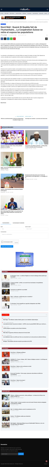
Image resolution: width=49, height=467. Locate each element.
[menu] (1, 9)
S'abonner (21, 454)
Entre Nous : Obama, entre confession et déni (21, 366)
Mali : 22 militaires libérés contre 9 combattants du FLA (23, 409)
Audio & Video (18, 13)
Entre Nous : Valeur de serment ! (18, 380)
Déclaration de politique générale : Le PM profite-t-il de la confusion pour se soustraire (36, 146)
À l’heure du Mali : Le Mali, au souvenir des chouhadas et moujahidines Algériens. (27, 283)
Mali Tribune (3, 148)
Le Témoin (27, 148)
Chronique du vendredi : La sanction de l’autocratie (36, 118)
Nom (2, 226)
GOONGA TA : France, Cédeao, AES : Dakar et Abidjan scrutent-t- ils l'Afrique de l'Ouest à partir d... (29, 360)
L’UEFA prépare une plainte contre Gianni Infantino (14, 328)
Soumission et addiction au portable (19, 289)
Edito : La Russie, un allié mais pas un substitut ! (22, 296)
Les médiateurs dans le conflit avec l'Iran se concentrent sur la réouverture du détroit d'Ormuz (24, 337)
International (35, 13)
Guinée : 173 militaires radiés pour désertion (21, 416)
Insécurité (41, 13)
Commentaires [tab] (6, 222)
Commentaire (3, 231)
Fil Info (2, 13)
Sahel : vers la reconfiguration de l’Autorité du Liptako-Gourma (11, 168)
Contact (45, 463)
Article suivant (28, 116)
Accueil (2, 21)
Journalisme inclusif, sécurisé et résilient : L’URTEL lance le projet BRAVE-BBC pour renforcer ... (25, 324)
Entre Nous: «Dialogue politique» (18, 352)
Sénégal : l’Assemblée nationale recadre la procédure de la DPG (17, 341)
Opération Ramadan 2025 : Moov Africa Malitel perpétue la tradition (11, 146)
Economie (29, 13)
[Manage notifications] (46, 461)
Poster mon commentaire (7, 246)
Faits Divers (12, 13)
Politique (24, 13)
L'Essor (12, 278)
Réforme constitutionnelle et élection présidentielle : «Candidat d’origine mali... (12, 119)
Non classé (6, 21)
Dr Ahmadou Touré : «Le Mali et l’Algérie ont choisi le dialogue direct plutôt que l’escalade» (29, 276)
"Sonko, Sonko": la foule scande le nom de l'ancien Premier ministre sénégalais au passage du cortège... (28, 403)
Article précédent (20, 116)
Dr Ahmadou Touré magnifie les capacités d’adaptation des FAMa (25, 303)
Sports (45, 13)
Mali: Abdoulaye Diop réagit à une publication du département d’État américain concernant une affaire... (12, 212)
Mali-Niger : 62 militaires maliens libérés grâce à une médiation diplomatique (20, 319)
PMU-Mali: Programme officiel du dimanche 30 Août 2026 (16, 332)
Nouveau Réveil (3, 192)
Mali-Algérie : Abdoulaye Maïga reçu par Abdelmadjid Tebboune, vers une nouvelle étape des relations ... (27, 424)
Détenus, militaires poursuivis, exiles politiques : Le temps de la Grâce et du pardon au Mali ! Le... (28, 396)
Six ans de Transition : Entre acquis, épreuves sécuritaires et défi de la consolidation (26, 374)
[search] (47, 9)
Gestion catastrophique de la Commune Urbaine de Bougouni (12, 190)
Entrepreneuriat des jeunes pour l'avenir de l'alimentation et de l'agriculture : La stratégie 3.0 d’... (36, 176)
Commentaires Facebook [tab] (18, 223)
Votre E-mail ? (28, 226)
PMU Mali (6, 13)
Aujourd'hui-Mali (13, 361)
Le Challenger (13, 353)
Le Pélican (12, 297)
